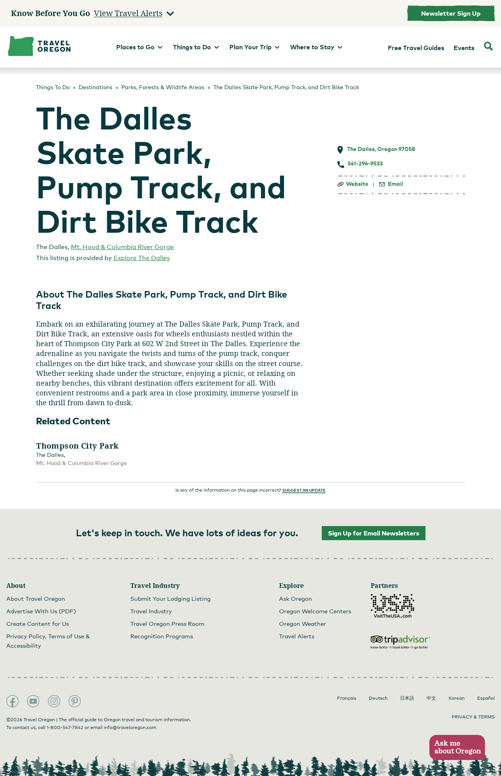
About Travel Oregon (35, 598)
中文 (431, 698)
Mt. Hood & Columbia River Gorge (122, 247)
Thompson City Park (77, 446)
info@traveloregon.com (130, 727)
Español (486, 698)
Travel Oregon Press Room (167, 623)
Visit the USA (392, 605)
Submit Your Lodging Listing (170, 598)
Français (346, 698)
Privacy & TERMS (473, 717)
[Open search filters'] (488, 47)
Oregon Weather (302, 623)
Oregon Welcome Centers (315, 610)
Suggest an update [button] (304, 490)
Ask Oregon (295, 598)
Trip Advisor (400, 642)
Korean (457, 698)
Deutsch (378, 698)
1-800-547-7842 (65, 727)
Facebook (12, 701)
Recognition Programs (161, 635)
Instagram (54, 701)
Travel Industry (151, 610)
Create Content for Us (37, 623)
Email (395, 184)
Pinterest (74, 701)
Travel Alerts (296, 635)
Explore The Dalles (142, 258)
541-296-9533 (365, 163)
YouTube (33, 701)
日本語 (407, 698)
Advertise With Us (41, 610)
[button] (457, 747)
